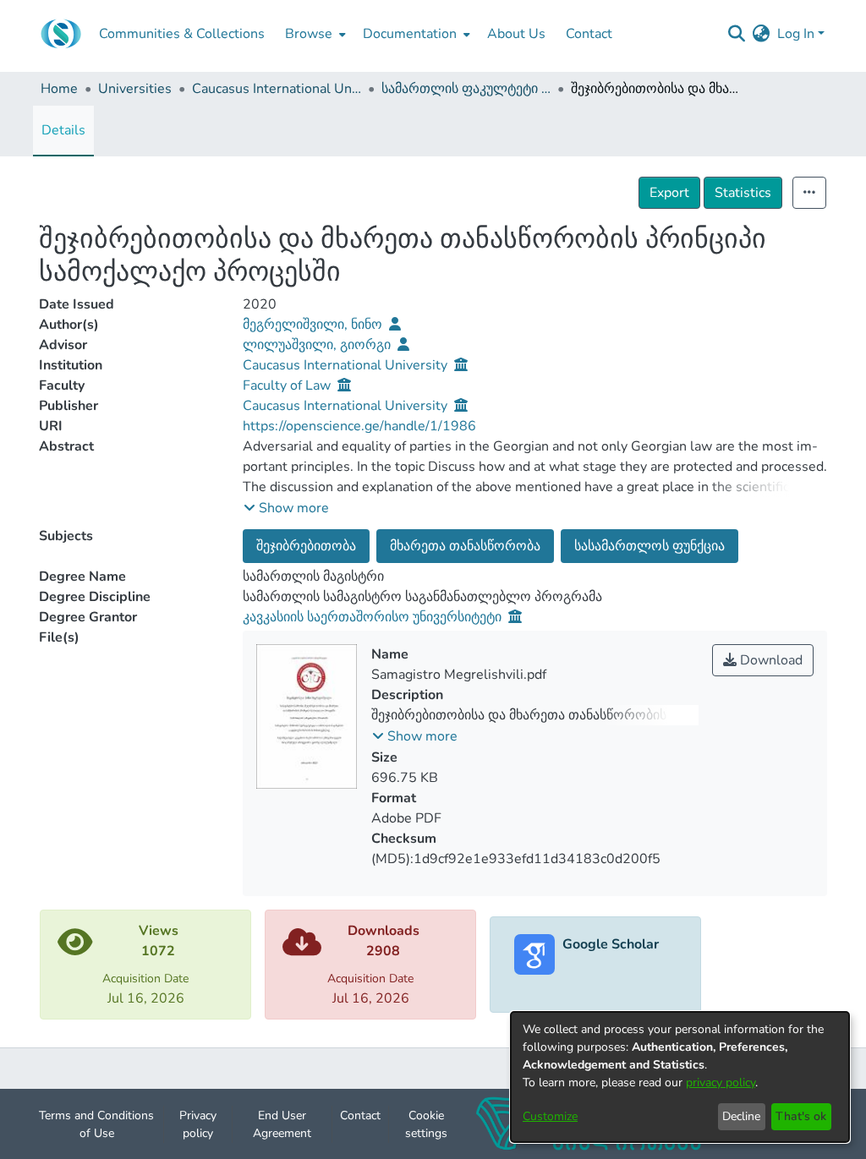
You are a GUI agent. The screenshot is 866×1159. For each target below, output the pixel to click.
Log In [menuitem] (795, 34)
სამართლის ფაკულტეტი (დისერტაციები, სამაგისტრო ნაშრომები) (466, 88)
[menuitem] (314, 34)
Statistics (743, 192)
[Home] (61, 34)
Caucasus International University (276, 88)
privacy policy (720, 1082)
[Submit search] (737, 34)
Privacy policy (197, 1124)
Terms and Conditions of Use (96, 1124)
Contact (360, 1115)
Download (770, 660)
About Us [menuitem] (516, 34)
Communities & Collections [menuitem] (182, 34)
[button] (286, 508)
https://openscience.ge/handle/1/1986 (359, 426)
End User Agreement (282, 1124)
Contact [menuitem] (589, 34)
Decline (741, 1116)
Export (669, 192)
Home (59, 88)
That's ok (801, 1116)
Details (63, 130)
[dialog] (680, 1077)
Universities (135, 88)
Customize (550, 1116)
